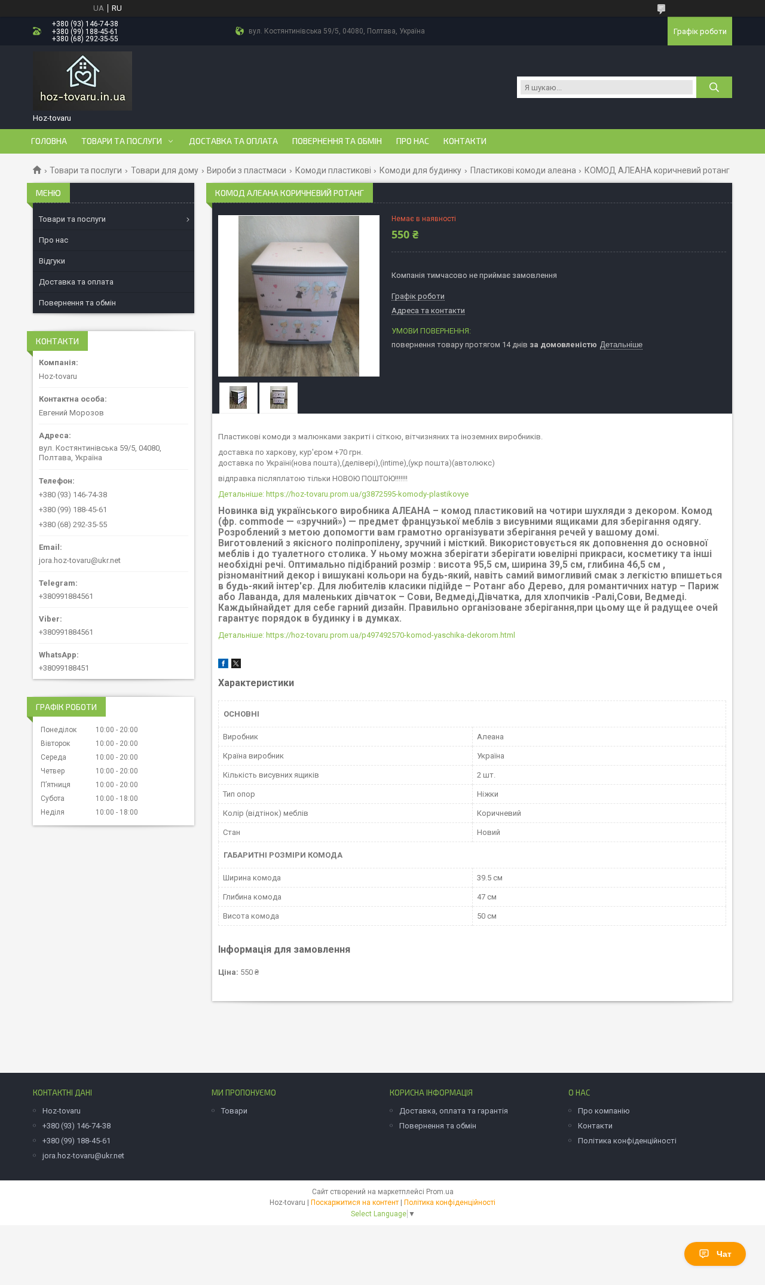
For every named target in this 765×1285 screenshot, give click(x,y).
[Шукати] (714, 87)
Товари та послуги (121, 141)
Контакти (464, 141)
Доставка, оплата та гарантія (453, 1110)
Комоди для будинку (420, 170)
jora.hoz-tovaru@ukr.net (80, 560)
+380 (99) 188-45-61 (76, 1140)
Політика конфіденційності (627, 1140)
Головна (49, 141)
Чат (724, 1254)
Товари (234, 1110)
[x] (236, 665)
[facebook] (223, 665)
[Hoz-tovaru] (82, 81)
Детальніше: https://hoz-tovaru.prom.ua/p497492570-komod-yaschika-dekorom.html (366, 635)
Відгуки (52, 260)
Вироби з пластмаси (246, 170)
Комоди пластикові (333, 170)
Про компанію (604, 1110)
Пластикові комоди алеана (523, 170)
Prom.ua (440, 1192)
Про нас (412, 141)
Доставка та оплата (233, 141)
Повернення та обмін (337, 141)
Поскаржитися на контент (355, 1202)
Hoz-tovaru (61, 1110)
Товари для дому (164, 170)
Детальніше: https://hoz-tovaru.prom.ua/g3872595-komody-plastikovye (343, 493)
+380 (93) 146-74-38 (76, 1125)
